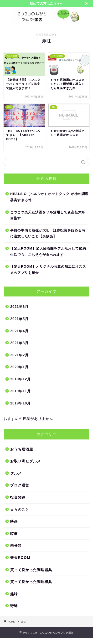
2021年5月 (19, 319)
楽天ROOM (20, 558)
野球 (14, 606)
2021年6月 (19, 307)
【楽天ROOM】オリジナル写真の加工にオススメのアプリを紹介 (48, 270)
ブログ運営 (19, 485)
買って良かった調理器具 (31, 570)
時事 (14, 533)
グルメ (16, 473)
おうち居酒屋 (21, 449)
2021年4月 (19, 331)
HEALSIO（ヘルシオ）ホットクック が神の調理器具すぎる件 (49, 197)
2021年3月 (19, 343)
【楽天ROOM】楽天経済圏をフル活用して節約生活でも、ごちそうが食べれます (48, 251)
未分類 (16, 545)
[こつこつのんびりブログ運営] (46, 23)
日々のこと (19, 509)
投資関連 (18, 497)
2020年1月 (19, 367)
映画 (14, 521)
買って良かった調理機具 (31, 582)
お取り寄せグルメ (25, 461)
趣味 (14, 594)
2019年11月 (20, 391)
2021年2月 (19, 355)
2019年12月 (20, 379)
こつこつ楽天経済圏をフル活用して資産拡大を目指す (47, 215)
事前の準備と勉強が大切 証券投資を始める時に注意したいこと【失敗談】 (47, 233)
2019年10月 (20, 403)
